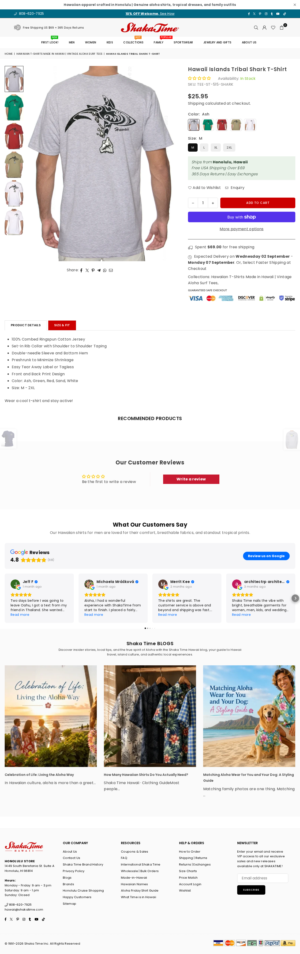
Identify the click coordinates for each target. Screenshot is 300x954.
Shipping (196, 103)
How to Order (189, 851)
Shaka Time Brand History (83, 864)
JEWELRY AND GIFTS (217, 42)
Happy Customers (77, 897)
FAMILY (160, 40)
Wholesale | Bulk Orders (140, 871)
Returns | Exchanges (195, 864)
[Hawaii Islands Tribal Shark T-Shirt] (14, 193)
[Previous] (32, 164)
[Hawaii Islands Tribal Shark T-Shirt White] (14, 222)
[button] (282, 27)
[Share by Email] (111, 270)
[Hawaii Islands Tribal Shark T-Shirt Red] (14, 136)
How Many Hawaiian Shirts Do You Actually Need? (146, 774)
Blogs (67, 877)
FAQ (124, 858)
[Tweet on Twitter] (87, 270)
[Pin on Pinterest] (93, 270)
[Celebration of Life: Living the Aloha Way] (51, 716)
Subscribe (251, 890)
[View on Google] (15, 584)
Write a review (191, 479)
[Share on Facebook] (81, 270)
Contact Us (71, 858)
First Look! (50, 40)
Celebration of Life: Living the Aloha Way (39, 774)
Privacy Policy (73, 871)
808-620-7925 (31, 13)
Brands (68, 884)
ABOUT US (249, 42)
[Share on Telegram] (99, 270)
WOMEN (90, 42)
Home (9, 54)
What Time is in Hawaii (138, 897)
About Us (70, 851)
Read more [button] (20, 614)
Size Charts (188, 871)
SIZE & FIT (62, 325)
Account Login (190, 884)
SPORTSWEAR (183, 42)
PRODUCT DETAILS (26, 325)
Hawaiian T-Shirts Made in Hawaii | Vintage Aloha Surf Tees (59, 54)
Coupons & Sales (134, 851)
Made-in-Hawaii (134, 877)
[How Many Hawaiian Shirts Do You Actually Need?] (150, 716)
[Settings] (264, 27)
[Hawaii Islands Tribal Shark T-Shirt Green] (14, 107)
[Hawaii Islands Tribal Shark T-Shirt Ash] (14, 79)
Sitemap (69, 903)
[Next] (170, 164)
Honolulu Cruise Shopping (83, 890)
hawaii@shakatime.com (24, 909)
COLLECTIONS (133, 40)
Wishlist (185, 890)
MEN (72, 42)
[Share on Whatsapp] (105, 270)
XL (216, 147)
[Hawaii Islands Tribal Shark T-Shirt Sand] (14, 165)
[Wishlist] (273, 27)
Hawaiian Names (134, 884)
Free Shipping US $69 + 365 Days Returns (53, 28)
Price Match (188, 877)
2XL (229, 147)
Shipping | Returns (193, 858)
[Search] (256, 27)
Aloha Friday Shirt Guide (140, 890)
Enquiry (237, 187)
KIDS (110, 42)
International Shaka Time (141, 864)
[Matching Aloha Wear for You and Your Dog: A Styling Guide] (249, 716)
